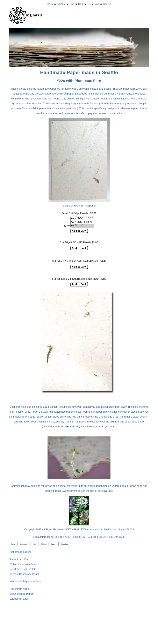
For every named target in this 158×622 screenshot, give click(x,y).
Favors (53, 544)
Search (107, 4)
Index (50, 4)
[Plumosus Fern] (79, 394)
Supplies (64, 544)
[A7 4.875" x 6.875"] (82, 222)
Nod (96, 4)
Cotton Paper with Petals (23, 564)
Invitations (24, 544)
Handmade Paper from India (26, 581)
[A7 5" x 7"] (82, 225)
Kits (34, 544)
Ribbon (43, 544)
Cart (72, 4)
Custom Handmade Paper (24, 574)
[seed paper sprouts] (79, 478)
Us (89, 4)
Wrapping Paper (19, 598)
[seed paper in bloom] (79, 524)
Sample (61, 4)
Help (81, 4)
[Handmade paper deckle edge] (79, 30)
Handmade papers (20, 551)
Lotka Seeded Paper (21, 593)
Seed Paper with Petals (23, 569)
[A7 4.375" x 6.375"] (82, 218)
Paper (13, 544)
